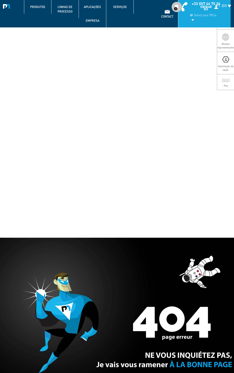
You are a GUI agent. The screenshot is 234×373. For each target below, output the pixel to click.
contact (167, 16)
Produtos (37, 7)
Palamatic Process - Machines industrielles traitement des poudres (7, 5)
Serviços (120, 7)
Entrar (206, 7)
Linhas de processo (65, 9)
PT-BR (221, 5)
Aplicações (92, 7)
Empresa (92, 20)
